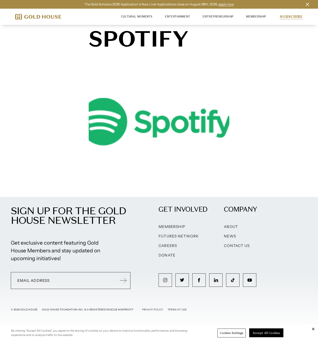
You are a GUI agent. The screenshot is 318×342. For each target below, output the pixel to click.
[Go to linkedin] (216, 280)
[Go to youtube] (249, 280)
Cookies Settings (231, 333)
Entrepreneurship (217, 16)
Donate (167, 255)
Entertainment (177, 16)
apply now (226, 4)
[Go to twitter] (182, 280)
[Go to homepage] (38, 17)
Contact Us (237, 245)
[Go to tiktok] (232, 280)
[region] (159, 333)
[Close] (313, 329)
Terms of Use (177, 309)
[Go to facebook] (199, 280)
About (231, 226)
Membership (256, 16)
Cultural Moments (136, 16)
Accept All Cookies (266, 333)
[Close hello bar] (307, 4)
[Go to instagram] (165, 280)
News (230, 236)
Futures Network (179, 236)
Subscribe (291, 16)
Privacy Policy (152, 309)
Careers (168, 245)
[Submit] (123, 280)
